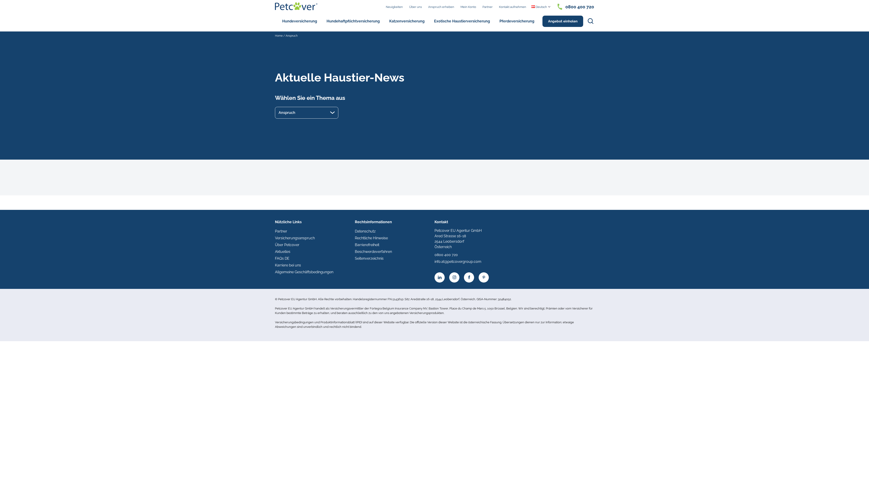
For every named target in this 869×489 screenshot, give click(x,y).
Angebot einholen (563, 21)
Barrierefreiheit (367, 245)
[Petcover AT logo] (296, 6)
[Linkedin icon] (439, 277)
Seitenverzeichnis (369, 258)
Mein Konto (468, 7)
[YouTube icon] (484, 277)
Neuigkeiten (394, 7)
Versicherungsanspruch (295, 238)
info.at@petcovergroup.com (457, 261)
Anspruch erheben (441, 7)
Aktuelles (282, 251)
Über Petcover (287, 245)
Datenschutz (365, 231)
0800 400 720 (579, 7)
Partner (487, 7)
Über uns (415, 7)
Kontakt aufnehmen (512, 7)
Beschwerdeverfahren (373, 251)
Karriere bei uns (288, 265)
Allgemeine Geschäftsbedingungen (304, 272)
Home (279, 35)
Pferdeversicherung (516, 21)
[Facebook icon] (469, 277)
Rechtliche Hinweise (371, 238)
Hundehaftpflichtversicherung (353, 21)
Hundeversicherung (299, 21)
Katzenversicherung (407, 21)
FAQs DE (282, 258)
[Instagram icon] (454, 277)
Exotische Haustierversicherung (462, 21)
